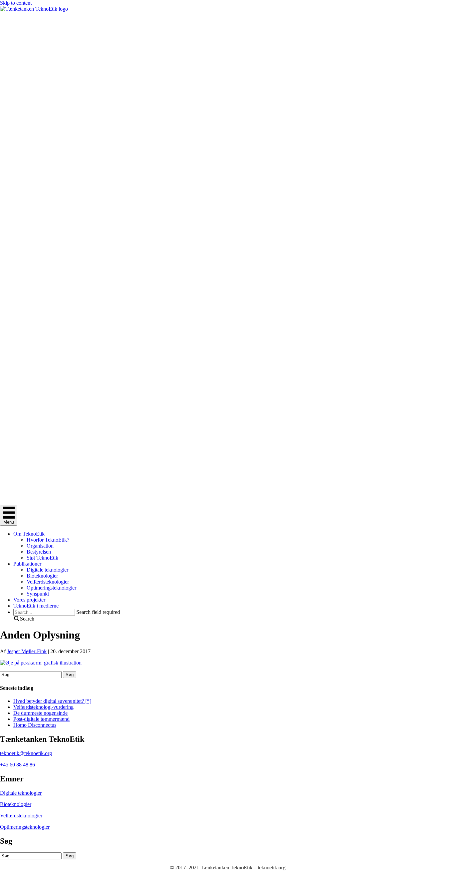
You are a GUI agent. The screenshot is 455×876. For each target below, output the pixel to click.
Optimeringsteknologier (51, 588)
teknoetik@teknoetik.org (26, 753)
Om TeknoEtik (29, 534)
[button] (23, 619)
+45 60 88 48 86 (17, 764)
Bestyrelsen (39, 552)
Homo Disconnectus (34, 725)
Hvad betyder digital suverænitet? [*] (52, 701)
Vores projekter (29, 600)
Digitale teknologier (47, 570)
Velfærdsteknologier (48, 582)
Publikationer (27, 564)
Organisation (40, 546)
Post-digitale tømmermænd (41, 719)
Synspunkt (38, 594)
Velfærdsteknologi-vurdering (43, 707)
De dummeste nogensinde (40, 713)
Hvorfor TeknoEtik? (48, 540)
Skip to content (16, 3)
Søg (70, 674)
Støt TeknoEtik (42, 558)
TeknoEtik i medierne (36, 606)
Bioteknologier (42, 576)
